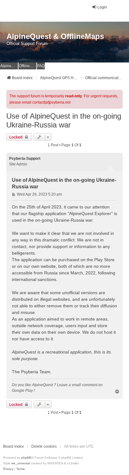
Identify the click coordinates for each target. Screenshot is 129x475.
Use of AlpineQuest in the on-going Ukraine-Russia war (63, 120)
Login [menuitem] (102, 7)
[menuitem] (8, 469)
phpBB (26, 457)
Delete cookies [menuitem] (44, 446)
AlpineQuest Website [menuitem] (9, 66)
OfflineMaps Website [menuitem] (27, 66)
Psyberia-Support (24, 158)
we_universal (20, 463)
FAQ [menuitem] (40, 66)
